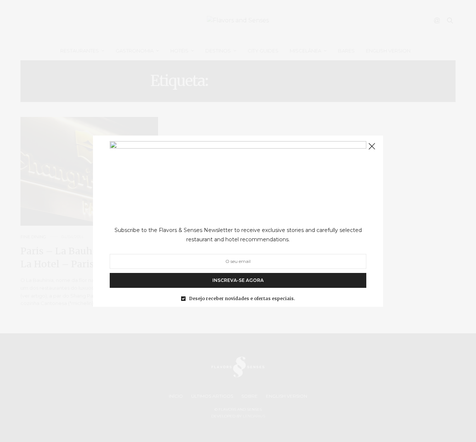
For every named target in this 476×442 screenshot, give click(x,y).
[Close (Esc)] (371, 146)
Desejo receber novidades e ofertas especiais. (242, 298)
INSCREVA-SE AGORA (238, 280)
